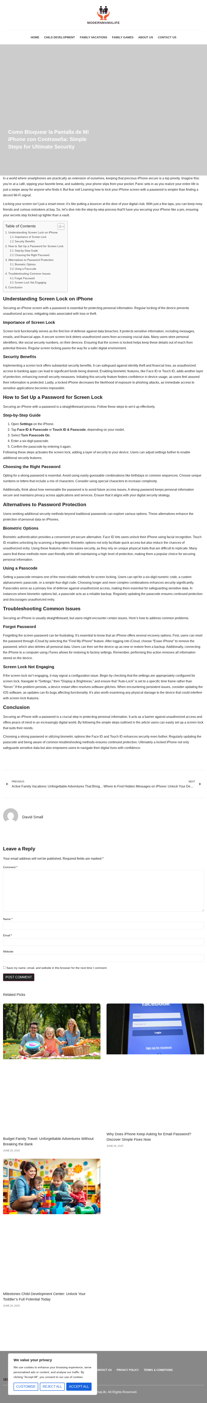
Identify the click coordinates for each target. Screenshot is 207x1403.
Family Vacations (93, 37)
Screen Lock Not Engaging (30, 282)
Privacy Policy (128, 1370)
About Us (145, 37)
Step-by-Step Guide (26, 250)
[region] (52, 1374)
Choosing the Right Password (32, 255)
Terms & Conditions (158, 1370)
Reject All (52, 1386)
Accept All (79, 1386)
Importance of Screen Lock (30, 236)
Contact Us (167, 37)
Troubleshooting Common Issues (29, 273)
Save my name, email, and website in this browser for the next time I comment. (56, 967)
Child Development (59, 37)
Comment (10, 867)
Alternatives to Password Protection (31, 259)
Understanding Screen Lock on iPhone (33, 232)
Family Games (122, 37)
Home (35, 37)
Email (7, 935)
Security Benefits (25, 241)
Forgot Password (25, 278)
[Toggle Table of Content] (58, 226)
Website (8, 951)
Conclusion (15, 287)
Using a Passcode (25, 268)
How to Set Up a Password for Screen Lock (35, 246)
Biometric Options (25, 264)
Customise (26, 1386)
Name (8, 919)
